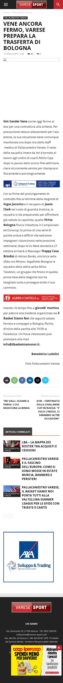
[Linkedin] (30, 380)
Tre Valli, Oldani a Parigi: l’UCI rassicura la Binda (16, 404)
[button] (5, 4)
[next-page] (11, 516)
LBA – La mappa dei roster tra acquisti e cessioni (39, 446)
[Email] (37, 380)
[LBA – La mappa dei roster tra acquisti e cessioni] (11, 446)
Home (6, 12)
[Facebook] (22, 380)
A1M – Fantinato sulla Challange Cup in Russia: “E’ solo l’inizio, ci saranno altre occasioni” (48, 409)
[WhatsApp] (14, 380)
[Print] (6, 380)
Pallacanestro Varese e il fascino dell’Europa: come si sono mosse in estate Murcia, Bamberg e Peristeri (40, 469)
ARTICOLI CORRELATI (17, 431)
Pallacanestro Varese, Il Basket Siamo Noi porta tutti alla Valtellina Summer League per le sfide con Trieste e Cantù (40, 497)
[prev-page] (5, 516)
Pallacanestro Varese (22, 12)
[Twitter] (45, 380)
